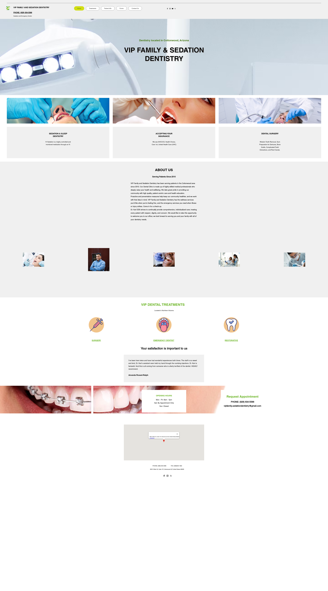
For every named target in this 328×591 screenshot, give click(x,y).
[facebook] (167, 8)
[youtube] (172, 8)
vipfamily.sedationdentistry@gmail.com (242, 406)
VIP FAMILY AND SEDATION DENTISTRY (31, 7)
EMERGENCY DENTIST (163, 340)
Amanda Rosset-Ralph (138, 375)
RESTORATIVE (231, 340)
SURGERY (96, 340)
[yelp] (175, 8)
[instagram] (170, 8)
